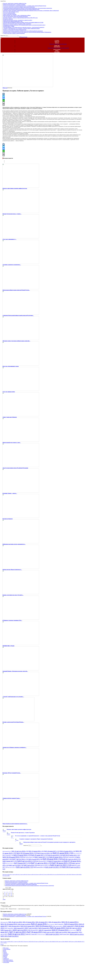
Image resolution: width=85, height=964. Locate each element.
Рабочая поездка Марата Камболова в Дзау (13, 21)
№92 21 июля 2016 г (63, 853)
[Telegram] (42, 96)
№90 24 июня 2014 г (7, 851)
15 (11, 893)
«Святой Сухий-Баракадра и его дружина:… (13, 696)
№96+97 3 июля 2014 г (56, 861)
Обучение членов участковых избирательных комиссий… (16, 340)
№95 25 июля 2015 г (36, 859)
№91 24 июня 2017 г (52, 851)
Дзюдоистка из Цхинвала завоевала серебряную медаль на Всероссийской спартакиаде (23, 30)
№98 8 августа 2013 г (43, 865)
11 (4, 893)
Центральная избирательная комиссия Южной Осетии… (16, 290)
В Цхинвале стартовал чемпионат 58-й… (12, 620)
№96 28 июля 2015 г (42, 861)
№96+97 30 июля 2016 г (60, 930)
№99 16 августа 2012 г (53, 867)
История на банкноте (8, 18)
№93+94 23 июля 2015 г (71, 855)
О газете (57, 40)
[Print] (42, 105)
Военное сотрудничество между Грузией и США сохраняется (17, 23)
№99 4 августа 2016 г (24, 867)
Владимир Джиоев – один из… (10, 493)
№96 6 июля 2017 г (10, 861)
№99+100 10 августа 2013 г (10, 936)
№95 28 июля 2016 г (52, 859)
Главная (5, 952)
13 (8, 893)
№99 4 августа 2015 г (12, 867)
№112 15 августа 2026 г (22, 874)
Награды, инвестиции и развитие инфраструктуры (14, 3)
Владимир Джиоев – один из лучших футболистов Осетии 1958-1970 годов (20, 17)
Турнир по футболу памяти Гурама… (11, 798)
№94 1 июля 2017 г (42, 857)
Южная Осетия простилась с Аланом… (12, 213)
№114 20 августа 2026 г (38, 874)
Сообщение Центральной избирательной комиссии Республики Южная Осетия (21, 9)
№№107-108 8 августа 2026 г (74, 874)
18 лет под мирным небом (9, 13)
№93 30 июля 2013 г (55, 855)
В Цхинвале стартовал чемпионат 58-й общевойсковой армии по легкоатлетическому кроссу (24, 24)
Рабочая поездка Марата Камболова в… (12, 569)
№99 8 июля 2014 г (39, 867)
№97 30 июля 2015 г (62, 863)
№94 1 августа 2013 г (28, 857)
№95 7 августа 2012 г (20, 859)
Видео (57, 50)
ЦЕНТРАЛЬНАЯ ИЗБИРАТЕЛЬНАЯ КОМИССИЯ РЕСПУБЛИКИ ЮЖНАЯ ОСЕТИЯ (23, 22)
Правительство (58, 44)
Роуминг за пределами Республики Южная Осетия (14, 29)
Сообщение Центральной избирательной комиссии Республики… (18, 315)
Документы (57, 46)
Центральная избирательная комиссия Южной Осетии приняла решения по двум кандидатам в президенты (27, 8)
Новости (57, 41)
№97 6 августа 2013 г (10, 863)
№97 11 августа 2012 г (41, 863)
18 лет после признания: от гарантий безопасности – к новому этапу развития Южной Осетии (24, 5)
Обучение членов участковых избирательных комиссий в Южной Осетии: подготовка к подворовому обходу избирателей (31, 10)
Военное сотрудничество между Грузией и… (13, 595)
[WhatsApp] (42, 100)
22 (11, 895)
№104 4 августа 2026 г (6, 874)
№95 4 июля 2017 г (19, 928)
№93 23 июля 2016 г (22, 855)
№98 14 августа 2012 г (60, 865)
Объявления (6, 958)
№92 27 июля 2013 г (77, 853)
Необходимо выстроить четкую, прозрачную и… (14, 544)
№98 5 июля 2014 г (30, 865)
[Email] (42, 102)
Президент (52, 44)
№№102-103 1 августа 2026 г (54, 874)
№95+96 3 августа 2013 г (71, 859)
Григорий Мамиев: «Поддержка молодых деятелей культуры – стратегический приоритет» (23, 27)
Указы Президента (52, 47)
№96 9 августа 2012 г (26, 861)
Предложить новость (8, 959)
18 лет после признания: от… (9, 239)
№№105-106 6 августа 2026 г (64, 874)
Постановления (65, 47)
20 (8, 895)
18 (4, 895)
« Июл (4, 899)
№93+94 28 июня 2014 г (13, 857)
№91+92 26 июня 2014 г (27, 853)
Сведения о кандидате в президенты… (12, 264)
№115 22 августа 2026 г (46, 874)
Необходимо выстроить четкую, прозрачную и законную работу (17, 20)
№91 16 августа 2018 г (20, 851)
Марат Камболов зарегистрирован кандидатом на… (15, 823)
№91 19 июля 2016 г (36, 851)
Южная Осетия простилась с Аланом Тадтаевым (14, 4)
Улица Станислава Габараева (9, 14)
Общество (57, 45)
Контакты (5, 955)
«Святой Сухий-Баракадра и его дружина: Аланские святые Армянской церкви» (21, 28)
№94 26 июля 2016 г (57, 857)
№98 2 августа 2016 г (16, 865)
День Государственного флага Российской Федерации (15, 16)
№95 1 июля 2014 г (71, 857)
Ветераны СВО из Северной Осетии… (12, 772)
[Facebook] (42, 98)
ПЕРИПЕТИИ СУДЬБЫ (8, 26)
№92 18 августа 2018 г (45, 853)
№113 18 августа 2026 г (30, 874)
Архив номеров (6, 949)
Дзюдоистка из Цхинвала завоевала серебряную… (14, 747)
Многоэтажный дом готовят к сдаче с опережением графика (17, 15)
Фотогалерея (56, 49)
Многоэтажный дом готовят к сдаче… (12, 442)
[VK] (42, 94)
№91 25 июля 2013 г (67, 851)
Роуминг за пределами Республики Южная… (13, 722)
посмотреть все (6, 943)
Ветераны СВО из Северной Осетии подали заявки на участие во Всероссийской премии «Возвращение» (27, 32)
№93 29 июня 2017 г (39, 855)
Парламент (64, 44)
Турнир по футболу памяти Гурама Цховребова (14, 33)
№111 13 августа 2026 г (14, 874)
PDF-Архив (57, 51)
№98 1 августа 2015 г (49, 932)
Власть (57, 42)
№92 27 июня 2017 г (8, 855)
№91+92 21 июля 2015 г (70, 922)
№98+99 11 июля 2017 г (32, 934)
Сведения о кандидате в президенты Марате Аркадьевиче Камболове (19, 7)
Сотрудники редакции (8, 961)
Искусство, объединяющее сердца (11, 11)
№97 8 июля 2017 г (22, 863)
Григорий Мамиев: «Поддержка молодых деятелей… (15, 671)
